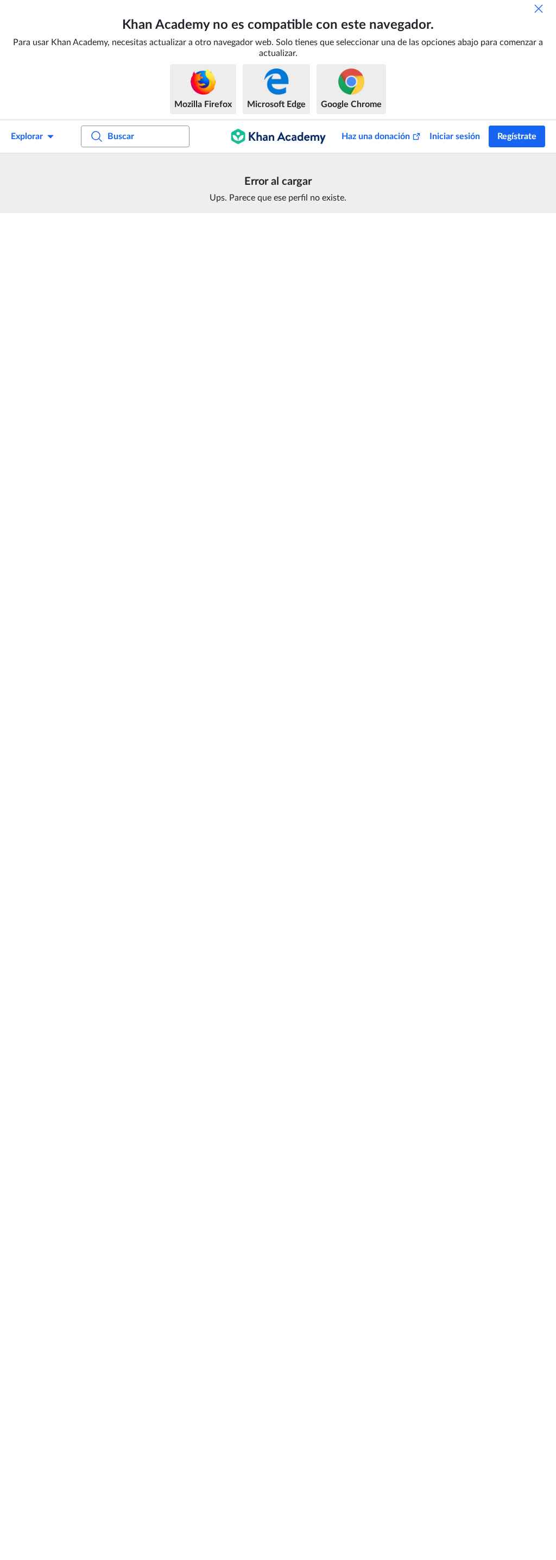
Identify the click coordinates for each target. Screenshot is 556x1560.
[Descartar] (538, 8)
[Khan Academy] (278, 136)
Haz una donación (376, 136)
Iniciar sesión (454, 136)
